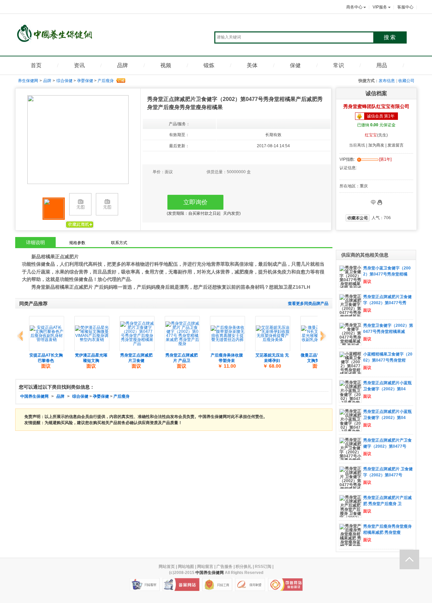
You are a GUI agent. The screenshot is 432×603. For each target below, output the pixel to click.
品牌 (122, 65)
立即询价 (195, 202)
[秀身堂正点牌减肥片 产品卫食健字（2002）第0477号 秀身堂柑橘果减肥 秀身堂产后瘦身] (182, 333)
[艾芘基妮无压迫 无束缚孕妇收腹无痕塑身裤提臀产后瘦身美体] (273, 333)
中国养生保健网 (34, 396)
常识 (338, 65)
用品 (381, 65)
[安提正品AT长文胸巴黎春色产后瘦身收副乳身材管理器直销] (46, 333)
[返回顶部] (409, 559)
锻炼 (209, 65)
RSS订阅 (263, 566)
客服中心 (405, 7)
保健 (295, 65)
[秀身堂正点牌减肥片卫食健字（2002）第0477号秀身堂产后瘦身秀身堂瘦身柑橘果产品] (137, 333)
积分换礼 (244, 566)
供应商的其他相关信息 (364, 255)
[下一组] (322, 336)
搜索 (390, 37)
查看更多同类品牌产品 (308, 303)
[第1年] (385, 159)
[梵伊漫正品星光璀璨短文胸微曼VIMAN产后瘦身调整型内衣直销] (92, 333)
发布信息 (387, 80)
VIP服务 (380, 7)
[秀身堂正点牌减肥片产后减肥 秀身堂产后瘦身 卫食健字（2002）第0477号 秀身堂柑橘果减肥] (350, 513)
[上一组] (21, 336)
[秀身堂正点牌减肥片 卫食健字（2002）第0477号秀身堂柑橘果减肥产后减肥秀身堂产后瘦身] (350, 485)
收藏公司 (406, 80)
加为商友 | (377, 145)
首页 (36, 65)
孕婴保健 (85, 80)
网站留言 (205, 566)
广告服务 (224, 566)
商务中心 (354, 7)
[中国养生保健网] (56, 35)
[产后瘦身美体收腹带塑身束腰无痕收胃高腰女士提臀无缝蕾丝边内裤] (227, 333)
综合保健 (64, 80)
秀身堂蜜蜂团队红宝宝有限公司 (376, 106)
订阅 (120, 80)
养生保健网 (28, 80)
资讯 (79, 65)
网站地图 (186, 566)
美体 (252, 65)
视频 (165, 65)
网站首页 (167, 566)
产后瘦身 (106, 80)
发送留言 (395, 145)
